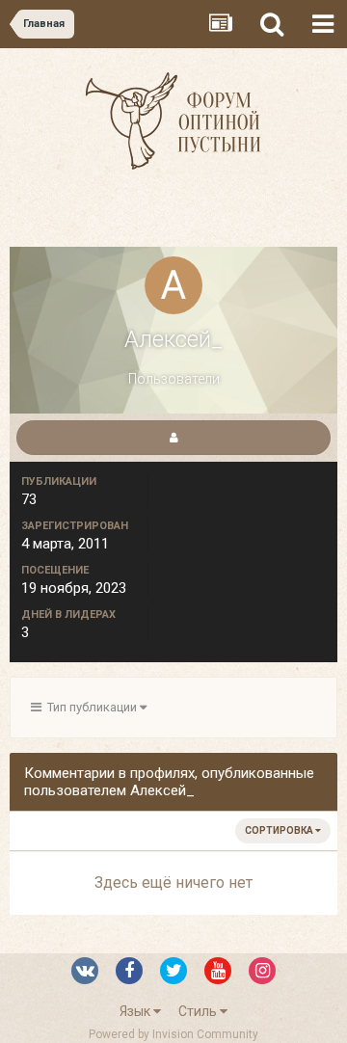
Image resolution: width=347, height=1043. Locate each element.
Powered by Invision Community (173, 1034)
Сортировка (280, 830)
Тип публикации (90, 707)
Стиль (199, 1011)
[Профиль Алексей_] (173, 437)
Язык (136, 1011)
